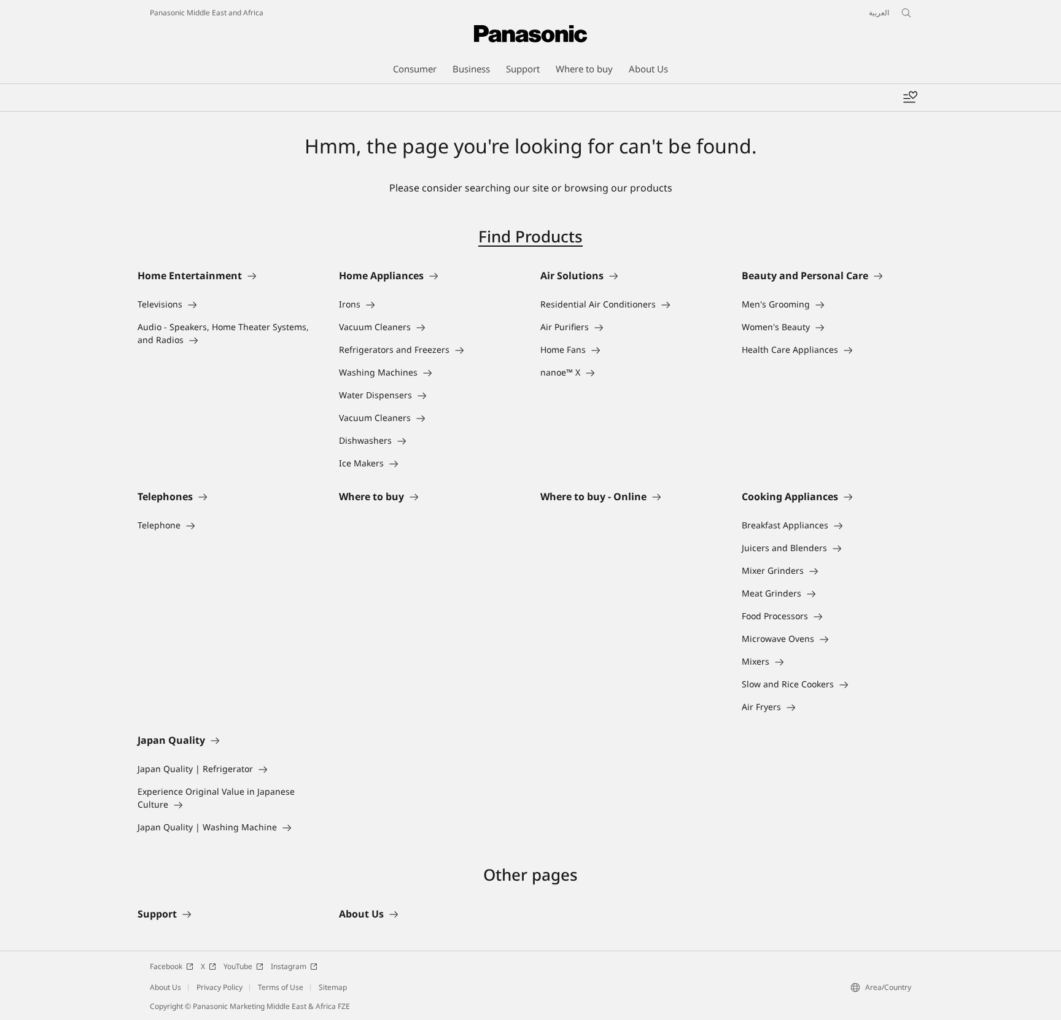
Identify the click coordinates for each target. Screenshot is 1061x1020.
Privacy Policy (219, 987)
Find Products (530, 236)
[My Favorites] (909, 97)
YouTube (237, 966)
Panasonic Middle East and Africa (206, 12)
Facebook (166, 966)
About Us (165, 987)
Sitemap (333, 987)
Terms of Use (280, 987)
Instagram (288, 966)
